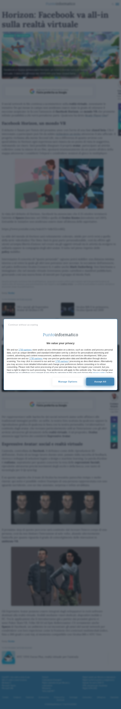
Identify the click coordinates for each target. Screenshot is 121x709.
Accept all (100, 381)
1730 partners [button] (25, 349)
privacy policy (99, 372)
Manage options (67, 381)
